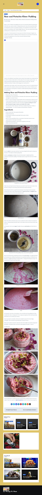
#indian (17, 19)
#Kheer (20, 19)
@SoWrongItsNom (19, 400)
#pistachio (28, 19)
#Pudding (32, 19)
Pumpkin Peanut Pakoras (12, 409)
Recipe (6, 14)
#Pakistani (24, 19)
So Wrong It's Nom (10, 491)
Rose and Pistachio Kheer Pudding (20, 17)
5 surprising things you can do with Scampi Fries (9, 424)
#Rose (35, 19)
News (24, 462)
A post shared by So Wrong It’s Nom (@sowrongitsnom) (15, 75)
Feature (7, 421)
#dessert (13, 19)
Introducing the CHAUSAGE (11, 477)
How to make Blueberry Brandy (29, 409)
